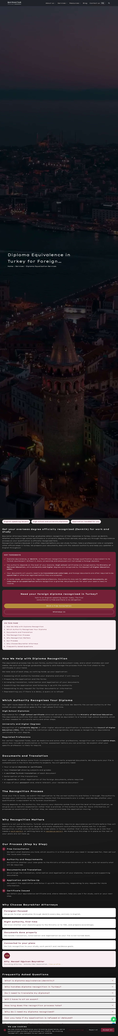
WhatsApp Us (59, 612)
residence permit (54, 831)
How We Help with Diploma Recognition (25, 626)
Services (62, 3)
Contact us (95, 3)
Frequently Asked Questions (20, 646)
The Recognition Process (18, 635)
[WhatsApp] (113, 1019)
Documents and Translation (20, 632)
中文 (102, 3)
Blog (85, 3)
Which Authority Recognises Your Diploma (27, 629)
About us (50, 3)
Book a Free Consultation (59, 606)
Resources (74, 3)
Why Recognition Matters (18, 638)
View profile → (55, 964)
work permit (17, 831)
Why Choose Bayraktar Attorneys (22, 643)
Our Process (12, 641)
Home (10, 266)
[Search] (108, 3)
